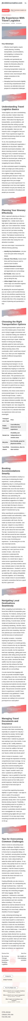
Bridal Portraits (7, 979)
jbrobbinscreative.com (12, 3)
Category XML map (7, 1014)
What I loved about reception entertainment (10, 10)
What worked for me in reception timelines (14, 991)
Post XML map (6, 1016)
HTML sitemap (6, 1012)
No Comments (19, 23)
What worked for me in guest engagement (14, 995)
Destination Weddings (6, 15)
